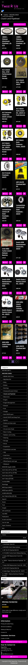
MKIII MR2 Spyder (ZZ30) (8, 467)
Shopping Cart (6, 532)
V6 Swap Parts (7, 458)
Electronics (7, 397)
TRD (5, 452)
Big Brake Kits (7, 379)
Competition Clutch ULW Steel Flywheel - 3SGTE (20, 209)
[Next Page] (17, 361)
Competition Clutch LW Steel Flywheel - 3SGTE (6, 213)
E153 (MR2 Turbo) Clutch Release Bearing (7, 252)
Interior (6, 426)
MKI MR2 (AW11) (6, 370)
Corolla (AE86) (6, 481)
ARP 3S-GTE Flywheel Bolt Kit (21, 184)
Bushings (6, 388)
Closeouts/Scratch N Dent (11, 391)
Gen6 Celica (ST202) (7, 475)
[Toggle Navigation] (3, 2)
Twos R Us (14, 661)
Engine (5, 400)
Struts (5, 443)
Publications (5, 516)
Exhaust (6, 405)
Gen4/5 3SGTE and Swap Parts (12, 417)
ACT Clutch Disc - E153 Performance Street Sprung (6, 74)
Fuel (5, 408)
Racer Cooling (7, 432)
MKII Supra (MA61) (7, 487)
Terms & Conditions (6, 626)
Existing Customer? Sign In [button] (14, 642)
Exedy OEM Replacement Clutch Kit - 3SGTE (21, 245)
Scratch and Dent (6, 519)
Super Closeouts (6, 525)
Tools (3, 505)
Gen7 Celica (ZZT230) (7, 478)
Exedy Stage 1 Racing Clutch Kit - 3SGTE (21, 281)
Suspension (7, 446)
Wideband (6, 464)
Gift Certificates (6, 511)
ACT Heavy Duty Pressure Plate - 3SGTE (20, 143)
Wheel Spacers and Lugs (10, 461)
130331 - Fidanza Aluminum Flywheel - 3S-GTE (7, 41)
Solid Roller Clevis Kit (9, 544)
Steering (6, 438)
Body (5, 382)
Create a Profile (5, 638)
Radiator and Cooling (9, 435)
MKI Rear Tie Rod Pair (9, 602)
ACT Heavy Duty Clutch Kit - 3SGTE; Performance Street (6, 147)
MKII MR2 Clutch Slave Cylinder (6, 344)
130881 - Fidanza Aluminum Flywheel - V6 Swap (20, 41)
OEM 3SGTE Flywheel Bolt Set (21, 348)
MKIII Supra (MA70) (7, 490)
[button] (2, 11)
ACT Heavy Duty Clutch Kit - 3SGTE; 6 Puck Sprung (20, 112)
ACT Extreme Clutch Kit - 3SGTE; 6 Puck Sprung (7, 115)
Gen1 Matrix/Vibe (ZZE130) (9, 496)
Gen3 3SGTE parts (8, 414)
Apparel (4, 499)
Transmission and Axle (10, 449)
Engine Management (9, 402)
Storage (6, 440)
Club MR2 (4, 513)
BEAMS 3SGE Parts (9, 376)
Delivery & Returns (6, 629)
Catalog (6, 14)
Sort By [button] (5, 24)
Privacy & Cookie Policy (7, 624)
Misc (3, 528)
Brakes (5, 385)
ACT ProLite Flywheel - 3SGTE (6, 175)
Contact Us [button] (14, 657)
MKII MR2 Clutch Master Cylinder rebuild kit (20, 306)
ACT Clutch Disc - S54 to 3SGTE (20, 82)
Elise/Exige (5, 484)
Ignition (6, 420)
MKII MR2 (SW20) (14, 14)
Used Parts (7, 455)
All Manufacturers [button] (19, 24)
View (5, 53)
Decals (4, 502)
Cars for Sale (5, 522)
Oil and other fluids (9, 429)
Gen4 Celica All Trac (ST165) (9, 470)
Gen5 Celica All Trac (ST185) (9, 473)
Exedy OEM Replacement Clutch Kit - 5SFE (7, 282)
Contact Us (4, 632)
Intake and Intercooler (10, 423)
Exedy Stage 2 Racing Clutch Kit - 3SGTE (7, 312)
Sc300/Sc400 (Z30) (7, 493)
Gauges (6, 411)
